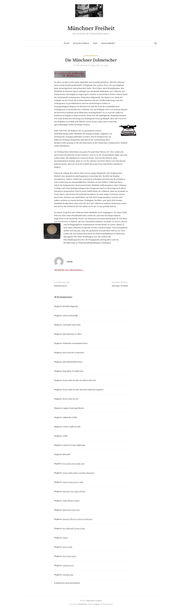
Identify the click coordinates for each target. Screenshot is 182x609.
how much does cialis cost (73, 463)
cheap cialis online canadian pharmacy (79, 473)
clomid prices (68, 565)
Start (66, 43)
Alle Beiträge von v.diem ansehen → (69, 270)
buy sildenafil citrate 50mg (74, 528)
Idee (95, 43)
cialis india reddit (70, 417)
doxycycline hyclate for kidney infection (79, 380)
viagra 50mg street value (73, 482)
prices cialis (67, 547)
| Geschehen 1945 (91, 56)
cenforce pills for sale (71, 426)
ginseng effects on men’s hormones (77, 519)
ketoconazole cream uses (73, 352)
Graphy (96, 604)
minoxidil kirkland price (72, 362)
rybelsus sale (68, 575)
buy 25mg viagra (69, 556)
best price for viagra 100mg (74, 491)
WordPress (82, 604)
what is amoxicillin (70, 315)
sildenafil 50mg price (71, 510)
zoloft (65, 436)
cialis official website (71, 501)
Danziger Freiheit (120, 286)
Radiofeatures (60, 286)
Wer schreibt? (108, 43)
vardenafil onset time (71, 325)
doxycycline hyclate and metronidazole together (83, 389)
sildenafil (66, 454)
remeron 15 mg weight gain (74, 445)
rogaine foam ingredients (73, 408)
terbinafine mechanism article (75, 343)
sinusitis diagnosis (70, 306)
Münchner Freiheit (91, 28)
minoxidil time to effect (72, 334)
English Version (81, 43)
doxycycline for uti (70, 399)
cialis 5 (65, 538)
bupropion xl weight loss (73, 371)
